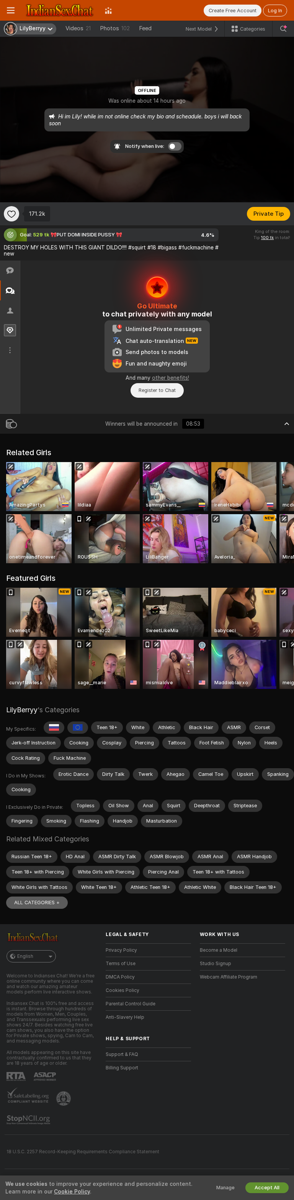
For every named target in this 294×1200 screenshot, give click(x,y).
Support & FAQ (122, 1054)
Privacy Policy (121, 950)
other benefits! (170, 378)
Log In (275, 10)
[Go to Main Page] (59, 10)
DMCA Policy (120, 977)
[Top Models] (108, 10)
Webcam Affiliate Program (228, 977)
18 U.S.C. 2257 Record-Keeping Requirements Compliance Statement (83, 1151)
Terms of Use (121, 963)
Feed (145, 28)
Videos (78, 28)
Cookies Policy (122, 990)
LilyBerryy (22, 710)
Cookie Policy (72, 1192)
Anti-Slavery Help (125, 1017)
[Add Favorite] (11, 213)
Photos (115, 28)
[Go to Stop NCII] (29, 1120)
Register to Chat (157, 390)
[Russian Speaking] (54, 727)
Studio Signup (215, 963)
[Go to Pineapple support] (64, 1098)
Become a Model (218, 950)
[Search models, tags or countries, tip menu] (283, 29)
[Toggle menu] (10, 10)
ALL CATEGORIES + (37, 902)
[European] (77, 727)
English (25, 956)
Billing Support (122, 1067)
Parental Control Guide (130, 1004)
